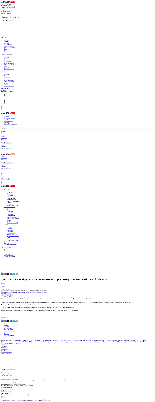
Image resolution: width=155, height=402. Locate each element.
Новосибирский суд (62, 341)
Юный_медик (17, 343)
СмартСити (98, 341)
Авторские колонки (6, 54)
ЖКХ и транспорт (9, 46)
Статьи (3, 71)
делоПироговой (83, 340)
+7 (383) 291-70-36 (8, 4)
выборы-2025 (56, 340)
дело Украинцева (74, 340)
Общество (6, 43)
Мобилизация (4, 341)
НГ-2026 (17, 341)
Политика (6, 40)
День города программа (94, 340)
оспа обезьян (71, 341)
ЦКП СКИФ (140, 341)
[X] (8, 274)
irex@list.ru (26, 383)
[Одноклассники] (4, 274)
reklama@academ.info (6, 13)
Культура (6, 50)
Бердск (32, 340)
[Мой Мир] (6, 274)
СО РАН (104, 341)
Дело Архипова (64, 340)
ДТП (110, 340)
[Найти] (2, 397)
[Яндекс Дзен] (4, 103)
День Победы (105, 340)
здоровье (114, 340)
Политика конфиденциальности (9, 389)
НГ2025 (22, 341)
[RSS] (1, 275)
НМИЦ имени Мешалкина (35, 341)
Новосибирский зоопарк (49, 341)
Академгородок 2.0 (9, 340)
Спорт (5, 49)
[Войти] (1, 108)
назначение (12, 341)
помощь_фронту (79, 341)
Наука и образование (9, 47)
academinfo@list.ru (14, 382)
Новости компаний (9, 51)
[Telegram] (4, 96)
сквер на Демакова (90, 341)
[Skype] (15, 274)
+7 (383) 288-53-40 (8, 7)
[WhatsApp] (13, 274)
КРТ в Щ (144, 340)
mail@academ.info (5, 11)
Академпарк (18, 340)
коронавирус (133, 340)
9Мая (2, 340)
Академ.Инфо (6, 296)
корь (138, 340)
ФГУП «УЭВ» (133, 341)
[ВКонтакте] (4, 94)
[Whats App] (4, 101)
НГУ (26, 341)
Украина (126, 341)
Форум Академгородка (7, 91)
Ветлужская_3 (38, 340)
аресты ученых (26, 340)
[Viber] (4, 98)
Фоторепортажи (5, 88)
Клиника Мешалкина (123, 340)
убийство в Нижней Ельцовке (115, 341)
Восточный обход (47, 340)
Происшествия (8, 44)
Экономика (7, 41)
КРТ (141, 340)
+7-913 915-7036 (35, 381)
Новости (3, 37)
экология (10, 343)
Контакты (3, 90)
